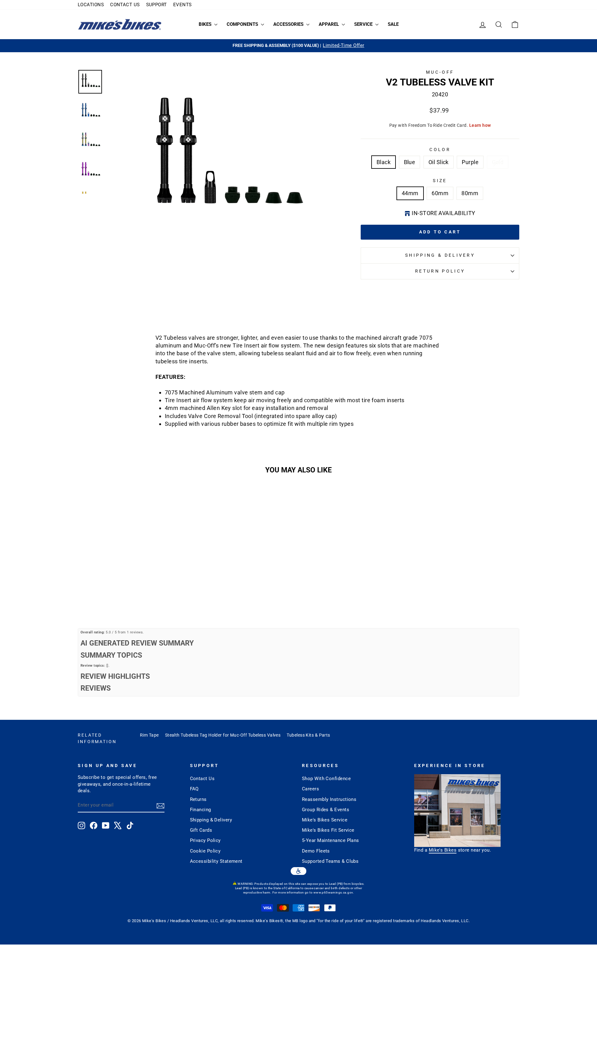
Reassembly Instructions (329, 799)
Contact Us (202, 778)
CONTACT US (125, 4)
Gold (498, 162)
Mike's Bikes (442, 850)
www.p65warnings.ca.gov (333, 892)
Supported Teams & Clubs (330, 861)
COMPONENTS (243, 24)
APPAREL (329, 24)
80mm (469, 193)
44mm (410, 193)
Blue (409, 162)
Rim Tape (149, 735)
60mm (440, 193)
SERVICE (364, 24)
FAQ (194, 789)
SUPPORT (156, 4)
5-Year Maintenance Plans (330, 840)
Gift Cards (201, 830)
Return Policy (440, 271)
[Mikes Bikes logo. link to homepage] (120, 24)
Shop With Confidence (326, 778)
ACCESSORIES (289, 24)
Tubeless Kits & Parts (308, 735)
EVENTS (182, 4)
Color (440, 149)
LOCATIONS (91, 4)
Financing (200, 809)
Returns (198, 799)
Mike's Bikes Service (324, 820)
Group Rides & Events (325, 809)
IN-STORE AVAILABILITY (443, 213)
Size (440, 180)
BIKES (206, 24)
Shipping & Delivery (440, 255)
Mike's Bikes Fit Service (328, 830)
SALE (393, 24)
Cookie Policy (205, 851)
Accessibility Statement (216, 861)
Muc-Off (440, 72)
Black (384, 162)
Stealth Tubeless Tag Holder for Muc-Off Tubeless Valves (223, 735)
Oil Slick (438, 162)
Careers (310, 789)
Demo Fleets (316, 851)
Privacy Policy (205, 840)
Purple (470, 162)
